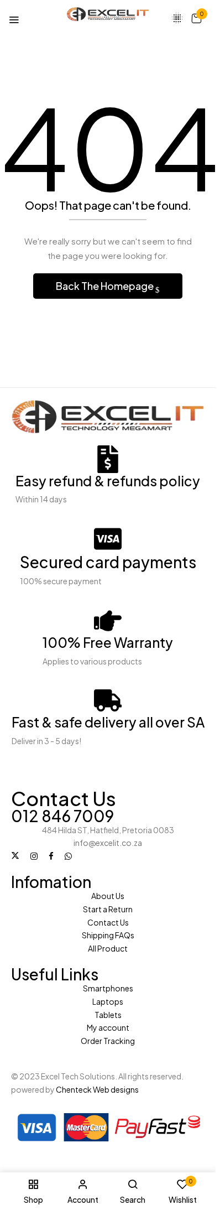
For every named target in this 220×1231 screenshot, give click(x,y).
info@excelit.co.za (108, 843)
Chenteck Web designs (97, 1089)
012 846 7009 (62, 815)
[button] (196, 18)
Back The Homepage (105, 285)
